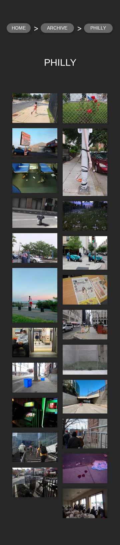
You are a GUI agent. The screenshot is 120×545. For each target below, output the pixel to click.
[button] (34, 108)
